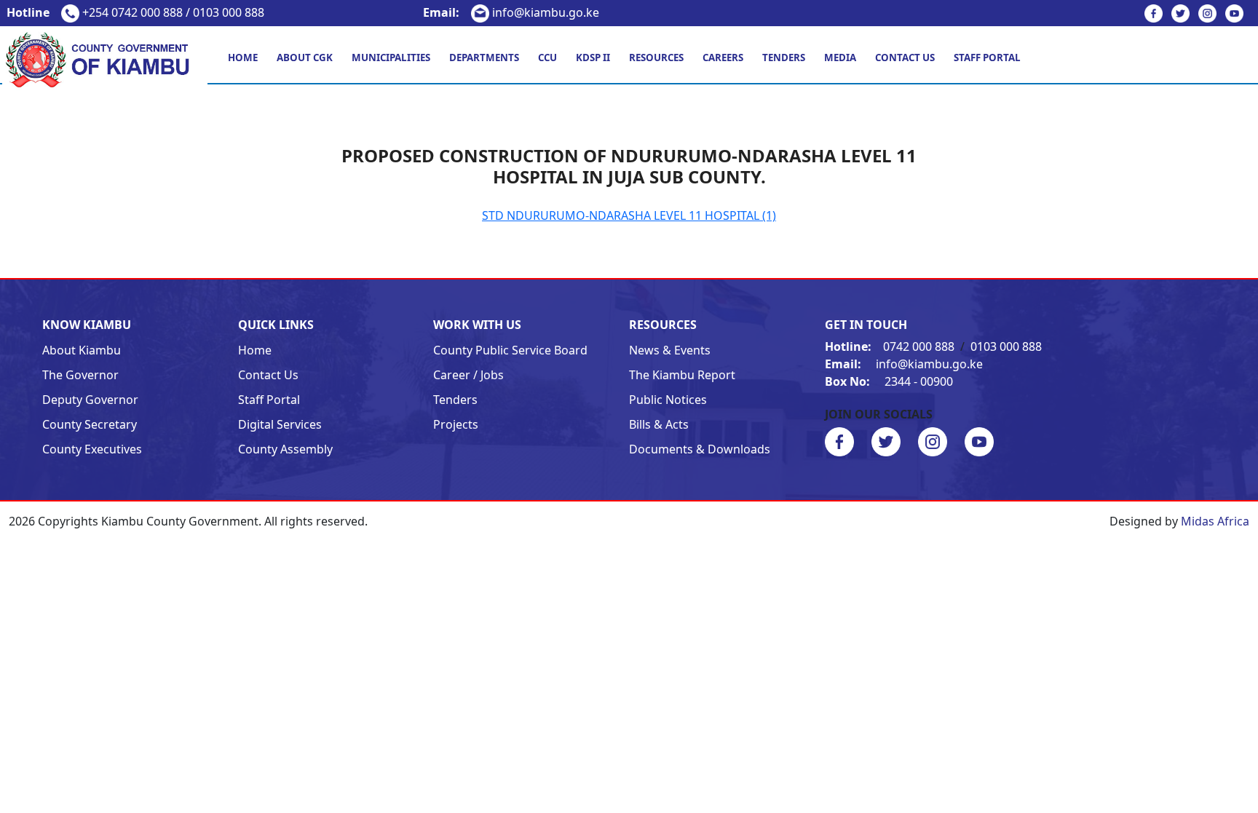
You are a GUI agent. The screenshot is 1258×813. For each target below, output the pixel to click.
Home (243, 57)
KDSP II (593, 57)
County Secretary (89, 424)
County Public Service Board (510, 350)
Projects (455, 424)
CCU (547, 57)
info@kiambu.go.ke (511, 12)
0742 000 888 (891, 346)
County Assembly (285, 449)
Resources (656, 57)
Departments (484, 57)
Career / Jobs (468, 375)
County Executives (92, 449)
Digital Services (280, 424)
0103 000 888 (1006, 346)
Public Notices (668, 400)
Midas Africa (1215, 521)
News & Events (670, 350)
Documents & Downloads (699, 449)
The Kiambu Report (682, 375)
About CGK (305, 57)
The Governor (80, 375)
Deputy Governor (90, 400)
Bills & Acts (659, 424)
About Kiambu (81, 350)
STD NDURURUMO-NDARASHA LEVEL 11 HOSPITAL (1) (629, 215)
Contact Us (905, 57)
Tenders (783, 57)
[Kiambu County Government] (104, 59)
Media (840, 57)
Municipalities (391, 57)
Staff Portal (987, 57)
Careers (723, 57)
